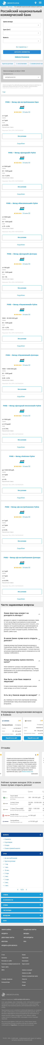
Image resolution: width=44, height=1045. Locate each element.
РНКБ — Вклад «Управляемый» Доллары (22, 355)
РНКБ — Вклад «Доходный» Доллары (22, 254)
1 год (6, 864)
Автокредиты (28, 937)
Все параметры (21, 47)
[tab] (22, 835)
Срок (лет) (6, 29)
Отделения (25, 958)
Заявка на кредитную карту (30, 976)
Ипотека (5, 941)
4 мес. (7, 885)
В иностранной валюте (12, 848)
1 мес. (6, 867)
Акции (23, 985)
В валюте (8, 839)
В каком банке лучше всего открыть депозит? (20, 639)
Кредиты (5, 933)
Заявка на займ (26, 973)
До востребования (11, 858)
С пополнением (21, 64)
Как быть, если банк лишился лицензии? (17, 680)
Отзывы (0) (26, 112)
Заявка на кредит (27, 970)
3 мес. (6, 882)
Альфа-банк (14, 814)
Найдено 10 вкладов (22, 57)
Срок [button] (5, 853)
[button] (22, 77)
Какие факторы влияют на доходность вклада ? (16, 614)
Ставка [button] (5, 895)
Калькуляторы (6, 982)
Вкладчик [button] (6, 915)
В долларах (8, 842)
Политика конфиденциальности (11, 964)
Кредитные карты (30, 929)
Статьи (24, 982)
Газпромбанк (7, 725)
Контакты (4, 958)
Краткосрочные (7, 64)
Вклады (26, 933)
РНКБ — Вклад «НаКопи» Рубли (22, 456)
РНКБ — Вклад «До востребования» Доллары (22, 558)
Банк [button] (5, 920)
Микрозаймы (6, 929)
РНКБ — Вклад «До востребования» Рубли (22, 507)
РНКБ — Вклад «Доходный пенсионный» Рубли (22, 406)
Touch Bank (14, 796)
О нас (3, 954)
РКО (25, 941)
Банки (23, 954)
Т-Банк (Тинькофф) (16, 808)
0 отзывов (18, 725)
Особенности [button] (8, 900)
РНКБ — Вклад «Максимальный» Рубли (22, 203)
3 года (7, 879)
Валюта (5, 37)
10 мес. (7, 870)
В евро (7, 845)
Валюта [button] (6, 835)
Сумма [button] (5, 905)
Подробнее (14, 1025)
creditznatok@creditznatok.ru (21, 999)
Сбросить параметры (22, 52)
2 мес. (6, 876)
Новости (24, 979)
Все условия (22, 136)
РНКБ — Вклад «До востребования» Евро (22, 102)
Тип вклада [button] (7, 910)
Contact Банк (14, 802)
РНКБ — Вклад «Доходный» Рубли (22, 153)
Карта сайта (5, 967)
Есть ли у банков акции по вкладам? (20, 695)
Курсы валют (25, 964)
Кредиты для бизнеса (9, 945)
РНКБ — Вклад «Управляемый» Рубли (22, 304)
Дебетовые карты (8, 937)
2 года (7, 873)
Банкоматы (25, 961)
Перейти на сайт (11, 738)
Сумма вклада (8, 22)
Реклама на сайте (7, 961)
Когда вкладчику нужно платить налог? (19, 661)
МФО (3, 970)
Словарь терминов (7, 979)
